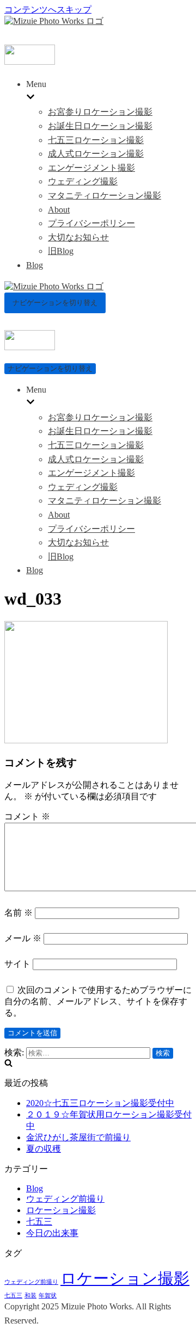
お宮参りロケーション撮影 (100, 111)
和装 (30, 1295)
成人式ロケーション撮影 (96, 153)
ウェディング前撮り (65, 1198)
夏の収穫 (43, 1148)
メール (22, 938)
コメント (27, 816)
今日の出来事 (52, 1233)
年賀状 (48, 1295)
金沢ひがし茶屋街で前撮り (78, 1137)
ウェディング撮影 (83, 181)
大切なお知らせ (78, 237)
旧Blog (61, 251)
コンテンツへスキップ (47, 9)
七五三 (39, 1221)
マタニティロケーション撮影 (104, 195)
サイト (17, 963)
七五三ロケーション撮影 (96, 140)
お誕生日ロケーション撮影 (100, 126)
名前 (18, 912)
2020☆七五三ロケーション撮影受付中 (100, 1103)
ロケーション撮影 (61, 1210)
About (59, 209)
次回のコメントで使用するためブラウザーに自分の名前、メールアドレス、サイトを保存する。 (98, 1001)
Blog (34, 265)
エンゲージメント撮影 (91, 167)
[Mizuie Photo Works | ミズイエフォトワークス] (53, 21)
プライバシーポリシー (91, 223)
